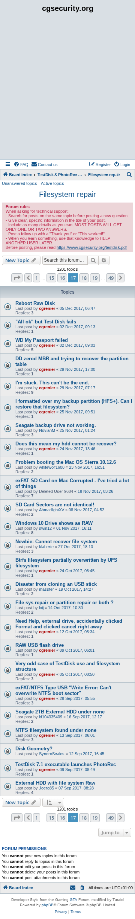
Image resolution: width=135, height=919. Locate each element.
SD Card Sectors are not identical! (54, 505)
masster (46, 589)
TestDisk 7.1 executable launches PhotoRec (65, 764)
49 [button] (111, 277)
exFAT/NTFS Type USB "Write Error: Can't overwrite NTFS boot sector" (63, 690)
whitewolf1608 (51, 467)
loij (41, 607)
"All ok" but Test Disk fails (45, 322)
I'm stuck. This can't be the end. (52, 383)
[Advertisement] (67, 88)
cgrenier (47, 308)
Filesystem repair (67, 194)
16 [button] (62, 277)
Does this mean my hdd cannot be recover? (66, 444)
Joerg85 (46, 788)
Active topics (52, 183)
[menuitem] (21, 164)
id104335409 (50, 717)
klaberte (46, 546)
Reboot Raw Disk (35, 303)
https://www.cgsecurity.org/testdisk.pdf (92, 247)
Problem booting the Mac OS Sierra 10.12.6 (65, 462)
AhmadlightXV (51, 510)
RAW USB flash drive (39, 645)
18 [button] (84, 277)
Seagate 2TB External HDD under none (60, 712)
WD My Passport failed (41, 340)
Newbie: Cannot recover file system (56, 541)
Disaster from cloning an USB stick (56, 584)
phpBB (48, 905)
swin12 (45, 528)
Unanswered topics (19, 183)
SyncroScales (51, 753)
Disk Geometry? (33, 748)
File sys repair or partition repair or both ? (64, 602)
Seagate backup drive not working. (55, 425)
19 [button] (95, 277)
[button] (16, 277)
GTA (73, 900)
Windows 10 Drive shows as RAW (54, 523)
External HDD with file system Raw (55, 783)
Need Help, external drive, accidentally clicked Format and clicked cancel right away (68, 623)
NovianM (47, 430)
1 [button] (36, 277)
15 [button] (51, 277)
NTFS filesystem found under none (55, 730)
